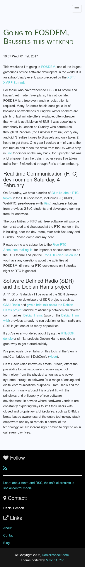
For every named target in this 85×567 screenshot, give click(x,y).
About (7, 527)
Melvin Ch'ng (55, 560)
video (53, 356)
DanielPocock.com (55, 554)
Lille (9, 153)
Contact (8, 535)
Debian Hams (33, 315)
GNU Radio (11, 304)
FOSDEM (48, 66)
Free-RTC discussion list (60, 254)
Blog (6, 542)
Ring (47, 203)
